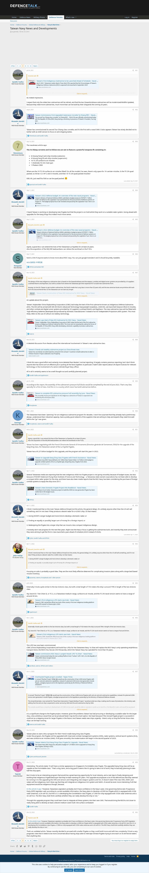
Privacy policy (120, 856)
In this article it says (34, 789)
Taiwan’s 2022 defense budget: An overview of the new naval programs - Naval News (67, 196)
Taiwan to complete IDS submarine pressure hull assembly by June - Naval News (65, 393)
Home (14, 17)
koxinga (18, 422)
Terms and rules (109, 856)
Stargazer (18, 266)
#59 (136, 762)
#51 (136, 429)
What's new (70, 17)
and (39, 136)
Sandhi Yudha (18, 82)
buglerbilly (15, 32)
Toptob (18, 774)
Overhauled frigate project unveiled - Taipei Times (54, 677)
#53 (136, 505)
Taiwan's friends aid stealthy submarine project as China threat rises (54, 349)
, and (41, 424)
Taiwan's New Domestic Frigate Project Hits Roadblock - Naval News (60, 488)
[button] (46, 17)
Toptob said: (32, 818)
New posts (13, 21)
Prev (13, 66)
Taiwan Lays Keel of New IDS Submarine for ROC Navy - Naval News (60, 320)
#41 (136, 70)
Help (128, 856)
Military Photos (39, 17)
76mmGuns (18, 153)
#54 (136, 544)
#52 (136, 471)
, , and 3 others (41, 666)
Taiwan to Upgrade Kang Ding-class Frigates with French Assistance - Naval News (65, 458)
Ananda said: (32, 76)
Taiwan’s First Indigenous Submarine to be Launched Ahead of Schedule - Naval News (69, 81)
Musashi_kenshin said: (35, 225)
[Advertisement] (74, 49)
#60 (136, 812)
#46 (136, 254)
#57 (136, 671)
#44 (136, 190)
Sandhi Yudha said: (34, 278)
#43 (136, 141)
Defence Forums (56, 17)
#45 (136, 219)
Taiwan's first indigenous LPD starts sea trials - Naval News (57, 600)
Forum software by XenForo (74, 860)
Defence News (25, 17)
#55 (136, 583)
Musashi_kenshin (17, 122)
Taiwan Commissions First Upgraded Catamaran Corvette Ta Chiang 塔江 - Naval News (67, 115)
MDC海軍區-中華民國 (34, 262)
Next (35, 66)
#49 (136, 381)
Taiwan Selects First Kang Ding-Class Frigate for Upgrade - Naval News (61, 742)
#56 (136, 618)
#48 (136, 340)
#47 (136, 273)
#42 (136, 110)
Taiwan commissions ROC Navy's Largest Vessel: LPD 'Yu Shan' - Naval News (63, 654)
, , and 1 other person (45, 578)
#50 (136, 411)
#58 (136, 730)
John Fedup (17, 555)
